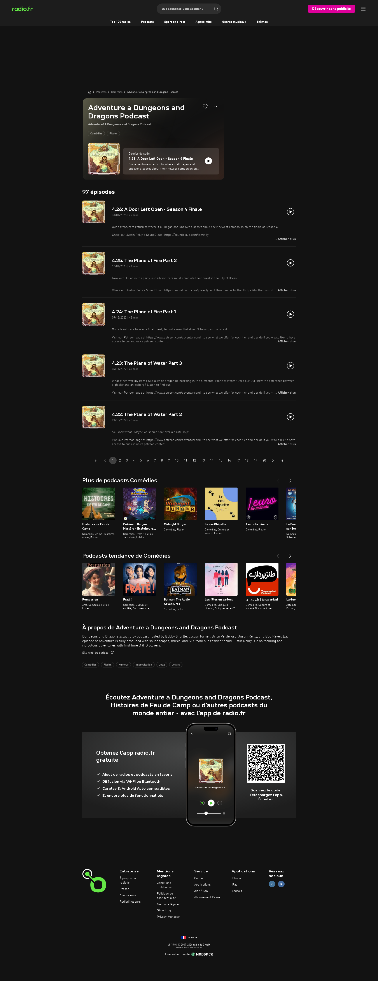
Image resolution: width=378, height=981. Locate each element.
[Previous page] (105, 460)
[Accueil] (89, 92)
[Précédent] (278, 479)
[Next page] (273, 460)
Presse (124, 889)
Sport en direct (174, 21)
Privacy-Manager (168, 916)
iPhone (236, 878)
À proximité (204, 21)
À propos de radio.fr (128, 880)
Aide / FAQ (201, 891)
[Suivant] (290, 479)
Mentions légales (168, 904)
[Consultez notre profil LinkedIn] (272, 884)
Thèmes (262, 21)
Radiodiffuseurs (130, 901)
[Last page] (281, 460)
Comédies (96, 133)
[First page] (96, 460)
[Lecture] (208, 160)
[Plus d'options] (216, 106)
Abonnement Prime (207, 897)
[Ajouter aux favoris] (205, 106)
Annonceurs (128, 895)
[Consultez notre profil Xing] (281, 884)
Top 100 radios (120, 21)
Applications (202, 884)
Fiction (113, 133)
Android (237, 891)
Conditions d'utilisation (165, 885)
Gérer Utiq (164, 910)
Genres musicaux (234, 21)
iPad (235, 884)
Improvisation (143, 665)
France (192, 937)
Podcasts (147, 21)
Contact (199, 878)
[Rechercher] (216, 8)
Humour (123, 665)
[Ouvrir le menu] (363, 8)
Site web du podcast (96, 652)
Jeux (162, 665)
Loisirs (176, 665)
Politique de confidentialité (166, 896)
